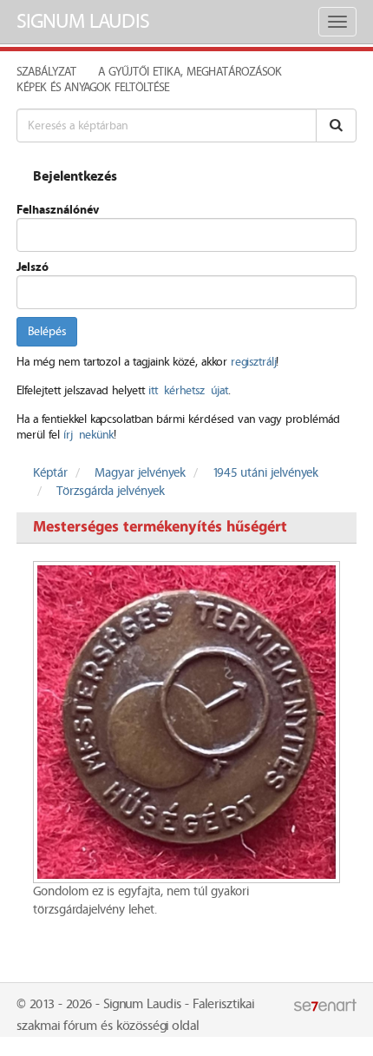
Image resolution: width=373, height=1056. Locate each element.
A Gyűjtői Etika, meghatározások (190, 72)
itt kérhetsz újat (188, 391)
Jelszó (32, 267)
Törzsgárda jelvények (110, 491)
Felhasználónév (57, 210)
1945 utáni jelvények (265, 473)
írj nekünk (88, 435)
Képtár (50, 473)
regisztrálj (253, 362)
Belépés (47, 332)
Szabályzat (46, 72)
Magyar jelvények (140, 473)
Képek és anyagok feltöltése (92, 88)
